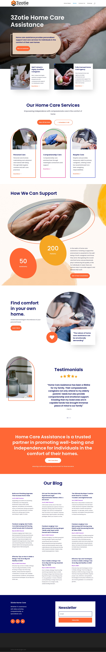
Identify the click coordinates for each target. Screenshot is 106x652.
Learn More (16, 328)
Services (21, 498)
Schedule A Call (64, 122)
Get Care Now (53, 460)
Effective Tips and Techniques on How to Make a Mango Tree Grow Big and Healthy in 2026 (82, 561)
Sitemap (89, 3)
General (22, 531)
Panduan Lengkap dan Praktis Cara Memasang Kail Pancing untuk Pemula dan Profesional (22, 526)
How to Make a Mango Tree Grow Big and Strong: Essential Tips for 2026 (52, 563)
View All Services (44, 122)
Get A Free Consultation (80, 276)
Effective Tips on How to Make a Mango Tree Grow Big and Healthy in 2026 (23, 559)
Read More (35, 86)
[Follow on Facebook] (13, 621)
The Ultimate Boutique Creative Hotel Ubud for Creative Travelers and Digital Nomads (82, 496)
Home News (67, 3)
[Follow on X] (18, 621)
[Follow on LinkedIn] (23, 621)
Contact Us (82, 3)
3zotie (74, 3)
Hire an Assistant (23, 48)
